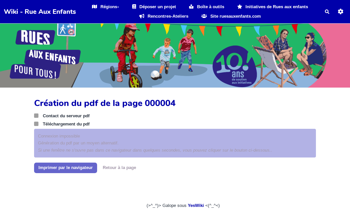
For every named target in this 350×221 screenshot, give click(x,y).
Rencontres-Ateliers (167, 16)
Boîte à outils (210, 6)
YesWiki (196, 205)
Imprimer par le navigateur (65, 167)
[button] (340, 12)
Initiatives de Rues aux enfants (276, 6)
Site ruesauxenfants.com (235, 16)
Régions (108, 6)
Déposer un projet (157, 6)
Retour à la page (119, 167)
